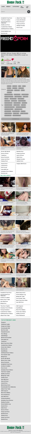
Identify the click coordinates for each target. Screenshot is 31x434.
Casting (9, 88)
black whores (17, 102)
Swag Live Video (5, 326)
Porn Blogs (4, 333)
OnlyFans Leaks (5, 324)
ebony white (16, 104)
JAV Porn (22, 7)
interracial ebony (9, 109)
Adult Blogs (4, 335)
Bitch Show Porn (5, 385)
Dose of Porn (4, 409)
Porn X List (4, 368)
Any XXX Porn (4, 379)
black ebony (21, 98)
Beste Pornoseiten (6, 337)
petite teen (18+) (16, 111)
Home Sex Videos (6, 347)
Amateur (15, 86)
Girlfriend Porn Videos (7, 352)
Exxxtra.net (4, 349)
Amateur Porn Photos (7, 400)
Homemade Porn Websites (8, 387)
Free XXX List (4, 339)
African (9, 86)
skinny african (8, 113)
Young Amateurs (5, 398)
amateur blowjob (9, 96)
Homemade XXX (5, 328)
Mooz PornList (5, 362)
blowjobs (24, 102)
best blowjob (13, 98)
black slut (7, 100)
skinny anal (16, 113)
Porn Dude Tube (5, 354)
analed (6, 98)
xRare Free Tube (5, 388)
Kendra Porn (4, 413)
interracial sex (18, 109)
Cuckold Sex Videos (6, 345)
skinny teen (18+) (24, 113)
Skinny (22, 90)
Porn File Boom (5, 394)
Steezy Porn (4, 415)
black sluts (14, 100)
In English (21, 88)
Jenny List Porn (5, 417)
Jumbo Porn (4, 377)
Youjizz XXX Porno (21, 163)
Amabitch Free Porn (6, 364)
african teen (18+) (8, 94)
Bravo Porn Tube (5, 360)
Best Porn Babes (5, 392)
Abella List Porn (5, 373)
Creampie (15, 88)
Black (24, 86)
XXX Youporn (4, 390)
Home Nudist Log (6, 404)
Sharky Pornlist (5, 402)
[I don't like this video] (13, 59)
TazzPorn (3, 341)
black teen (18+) (22, 100)
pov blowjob (8, 111)
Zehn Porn (4, 407)
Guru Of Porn (4, 381)
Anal (20, 86)
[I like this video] (2, 59)
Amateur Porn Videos (7, 369)
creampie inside (8, 104)
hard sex (23, 104)
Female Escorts (5, 331)
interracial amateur (20, 107)
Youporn (3, 322)
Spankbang (4, 350)
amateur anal (25, 94)
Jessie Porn (4, 406)
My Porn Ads (4, 330)
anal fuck (25, 96)
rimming (23, 111)
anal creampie (18, 96)
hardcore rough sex (9, 107)
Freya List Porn (5, 411)
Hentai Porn (4, 419)
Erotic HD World (5, 358)
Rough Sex (17, 90)
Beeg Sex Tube (5, 375)
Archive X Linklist (5, 366)
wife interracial (16, 115)
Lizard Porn (4, 383)
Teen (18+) (9, 92)
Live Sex (27, 7)
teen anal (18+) (8, 115)
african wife (17, 94)
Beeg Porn (4, 356)
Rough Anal (10, 90)
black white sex (8, 102)
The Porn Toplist (5, 371)
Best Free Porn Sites (6, 343)
